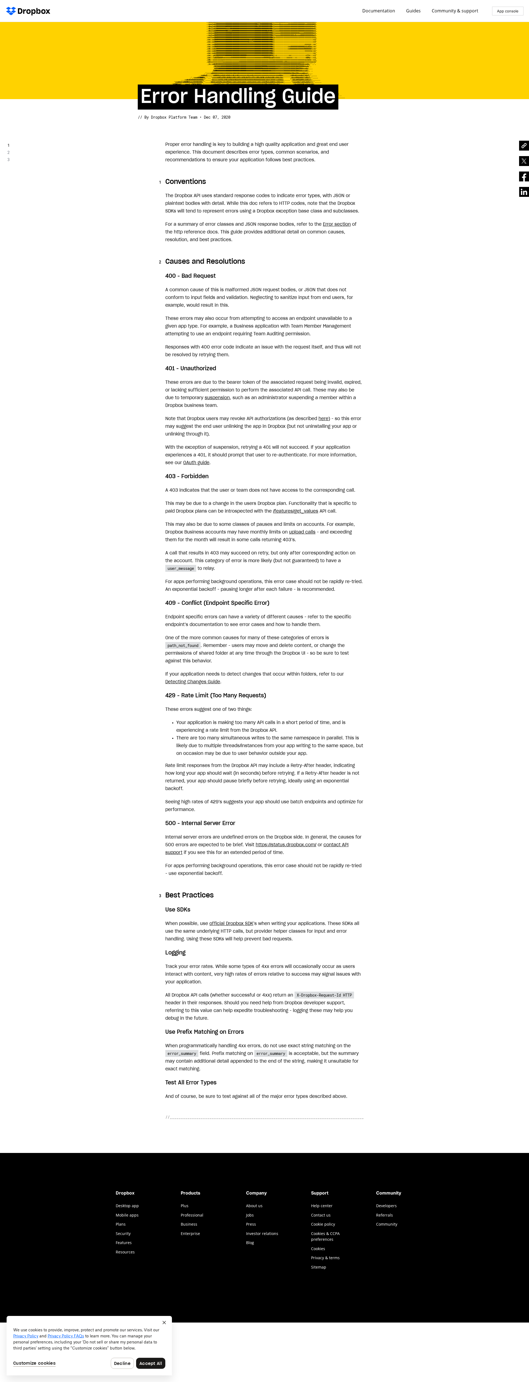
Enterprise (190, 1233)
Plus (184, 1205)
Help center (322, 1205)
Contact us (321, 1215)
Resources (125, 1252)
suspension (217, 398)
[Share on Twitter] (524, 161)
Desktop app (127, 1205)
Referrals (384, 1215)
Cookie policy (323, 1224)
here (323, 419)
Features (124, 1242)
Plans (121, 1224)
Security (123, 1233)
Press (251, 1224)
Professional (192, 1215)
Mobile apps (127, 1215)
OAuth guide (196, 463)
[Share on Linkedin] (524, 192)
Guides (413, 11)
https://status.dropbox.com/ (286, 845)
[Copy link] (524, 146)
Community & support (455, 11)
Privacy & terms (325, 1257)
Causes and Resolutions (38, 152)
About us (254, 1205)
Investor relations (262, 1233)
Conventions (26, 145)
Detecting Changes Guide (192, 682)
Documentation (378, 11)
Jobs (250, 1215)
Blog (250, 1242)
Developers (386, 1205)
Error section (337, 224)
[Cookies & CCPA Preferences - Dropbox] (89, 1345)
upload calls (302, 532)
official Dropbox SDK (231, 923)
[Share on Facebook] (524, 176)
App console (508, 11)
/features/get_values (295, 511)
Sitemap (318, 1267)
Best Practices (29, 159)
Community (386, 1224)
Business (189, 1224)
